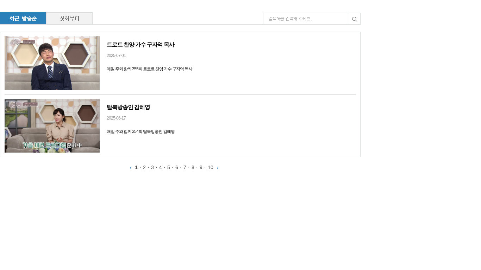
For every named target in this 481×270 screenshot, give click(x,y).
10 (210, 167)
